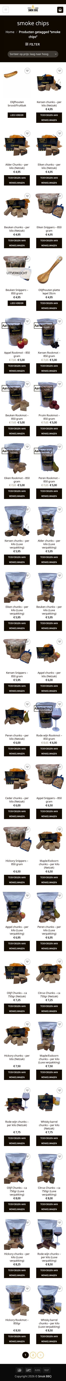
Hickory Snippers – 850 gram (17, 862)
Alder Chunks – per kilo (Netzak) (16, 166)
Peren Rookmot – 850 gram (49, 479)
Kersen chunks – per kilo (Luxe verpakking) (17, 544)
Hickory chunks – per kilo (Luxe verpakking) (17, 1257)
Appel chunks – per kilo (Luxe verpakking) (17, 930)
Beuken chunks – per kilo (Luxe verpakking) (49, 610)
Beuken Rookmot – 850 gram (17, 417)
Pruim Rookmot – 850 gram (49, 417)
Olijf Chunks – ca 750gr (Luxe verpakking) (17, 1191)
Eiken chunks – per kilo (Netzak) (49, 166)
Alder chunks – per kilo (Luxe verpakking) (49, 544)
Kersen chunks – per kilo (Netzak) (49, 103)
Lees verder (16, 115)
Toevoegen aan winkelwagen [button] (49, 118)
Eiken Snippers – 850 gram (49, 229)
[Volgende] (40, 1355)
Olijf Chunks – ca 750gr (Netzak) (17, 994)
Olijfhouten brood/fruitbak (17, 103)
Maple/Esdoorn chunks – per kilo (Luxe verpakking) (49, 1059)
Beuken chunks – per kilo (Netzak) (17, 229)
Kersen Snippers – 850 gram (17, 674)
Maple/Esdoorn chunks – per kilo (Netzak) (49, 864)
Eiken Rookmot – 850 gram (17, 479)
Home (10, 32)
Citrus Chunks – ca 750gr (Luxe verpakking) (49, 1191)
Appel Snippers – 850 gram (49, 799)
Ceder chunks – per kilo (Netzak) (17, 799)
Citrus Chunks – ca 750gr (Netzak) (49, 994)
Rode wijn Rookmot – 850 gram (49, 737)
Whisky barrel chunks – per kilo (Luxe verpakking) (49, 1323)
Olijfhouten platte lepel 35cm (49, 291)
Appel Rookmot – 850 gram (17, 354)
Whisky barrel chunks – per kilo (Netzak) (49, 1125)
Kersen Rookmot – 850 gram (49, 354)
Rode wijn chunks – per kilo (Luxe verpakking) (49, 1257)
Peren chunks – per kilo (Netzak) (17, 737)
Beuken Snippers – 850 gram (17, 291)
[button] (6, 10)
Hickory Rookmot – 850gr (17, 1321)
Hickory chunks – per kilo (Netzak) (17, 1057)
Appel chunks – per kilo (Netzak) (49, 674)
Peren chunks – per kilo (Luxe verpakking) (49, 930)
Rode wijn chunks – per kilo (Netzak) (17, 1123)
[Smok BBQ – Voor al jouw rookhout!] (33, 9)
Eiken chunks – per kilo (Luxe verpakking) (17, 610)
